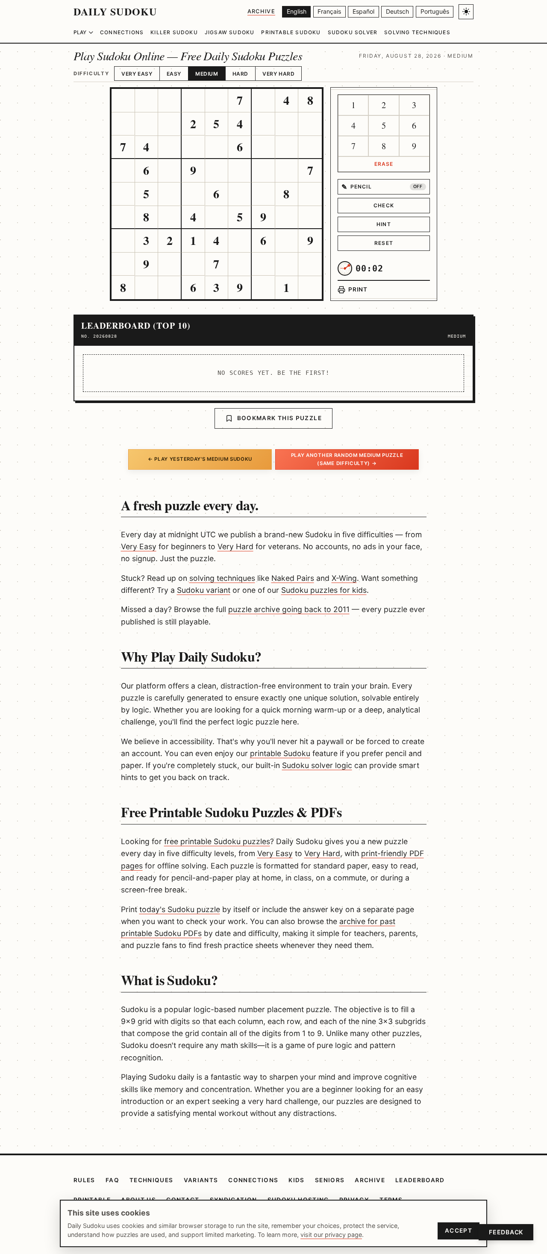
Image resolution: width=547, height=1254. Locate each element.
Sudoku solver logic (317, 765)
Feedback (506, 1232)
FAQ (112, 1180)
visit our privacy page (331, 1234)
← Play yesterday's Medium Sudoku (200, 459)
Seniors (330, 1180)
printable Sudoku (280, 753)
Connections (122, 32)
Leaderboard (420, 1180)
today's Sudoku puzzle (179, 909)
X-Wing (344, 578)
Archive (261, 11)
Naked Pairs (292, 578)
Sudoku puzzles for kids (324, 590)
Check (383, 205)
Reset (383, 243)
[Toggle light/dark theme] (466, 11)
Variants (201, 1180)
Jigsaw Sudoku (230, 32)
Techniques (151, 1180)
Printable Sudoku (291, 32)
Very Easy (136, 74)
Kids (296, 1180)
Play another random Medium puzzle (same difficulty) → (347, 459)
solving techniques (222, 578)
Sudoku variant (203, 590)
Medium (206, 74)
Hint (383, 224)
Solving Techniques (417, 32)
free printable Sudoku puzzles (217, 841)
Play (80, 32)
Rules (84, 1180)
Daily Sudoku (115, 11)
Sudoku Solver (353, 32)
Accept (458, 1230)
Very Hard (278, 74)
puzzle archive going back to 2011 (289, 609)
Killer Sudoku (174, 32)
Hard (240, 74)
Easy (174, 74)
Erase (384, 164)
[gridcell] (123, 100)
